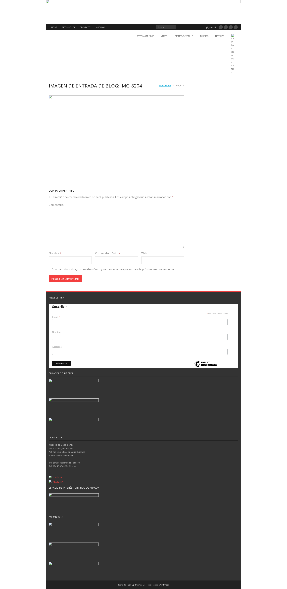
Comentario (56, 205)
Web (144, 253)
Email (56, 317)
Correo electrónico (108, 253)
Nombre (55, 253)
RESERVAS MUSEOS (145, 36)
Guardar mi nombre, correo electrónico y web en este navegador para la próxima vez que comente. (113, 269)
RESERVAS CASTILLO (184, 36)
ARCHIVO (100, 27)
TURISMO (204, 36)
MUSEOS (164, 36)
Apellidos (57, 346)
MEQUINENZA (68, 27)
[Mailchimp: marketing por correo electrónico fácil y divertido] (205, 366)
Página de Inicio (165, 85)
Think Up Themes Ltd (135, 585)
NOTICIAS (219, 36)
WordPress (164, 585)
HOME (54, 27)
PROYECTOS (85, 27)
